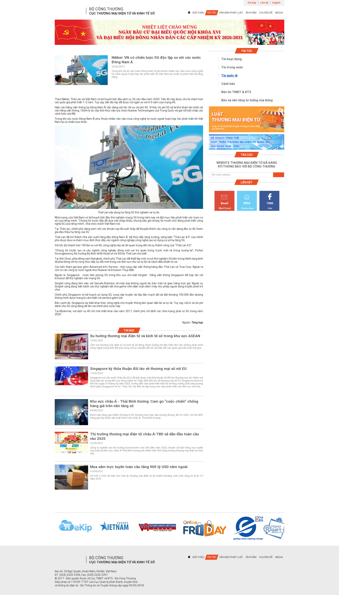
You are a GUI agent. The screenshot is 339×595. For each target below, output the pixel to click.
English (276, 2)
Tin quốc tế (229, 75)
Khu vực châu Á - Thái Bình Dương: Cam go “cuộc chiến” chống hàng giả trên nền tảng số (144, 403)
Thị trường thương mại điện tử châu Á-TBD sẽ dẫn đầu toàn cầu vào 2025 (144, 436)
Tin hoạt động (231, 59)
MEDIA (279, 12)
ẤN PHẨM (251, 12)
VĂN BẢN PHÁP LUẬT (231, 12)
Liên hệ (264, 2)
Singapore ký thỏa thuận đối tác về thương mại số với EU (138, 368)
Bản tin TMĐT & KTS (236, 92)
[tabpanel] (169, 32)
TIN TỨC (211, 12)
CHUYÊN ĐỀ (265, 12)
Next (289, 528)
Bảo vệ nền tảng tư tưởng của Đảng (247, 100)
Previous (50, 528)
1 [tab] (169, 41)
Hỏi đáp (252, 2)
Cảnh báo (228, 84)
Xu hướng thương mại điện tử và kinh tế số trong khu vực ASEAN (145, 336)
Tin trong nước (232, 67)
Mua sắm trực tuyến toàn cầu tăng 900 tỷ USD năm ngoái (139, 467)
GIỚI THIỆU (198, 12)
